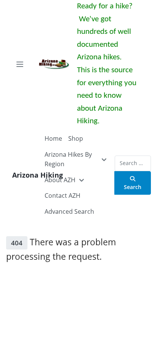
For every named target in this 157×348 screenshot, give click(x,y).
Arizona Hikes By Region (68, 159)
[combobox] (133, 163)
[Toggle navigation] (19, 64)
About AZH (60, 180)
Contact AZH (62, 195)
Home (53, 138)
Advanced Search (69, 211)
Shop (75, 138)
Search (132, 187)
